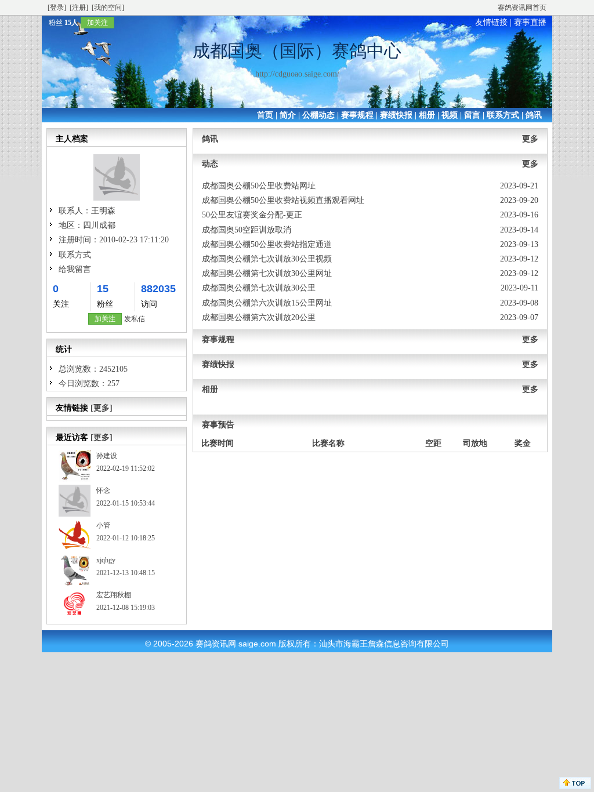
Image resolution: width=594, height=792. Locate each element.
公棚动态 (318, 115)
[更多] (101, 408)
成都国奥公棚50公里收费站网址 (259, 185)
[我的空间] (108, 7)
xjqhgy (105, 560)
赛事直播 (530, 22)
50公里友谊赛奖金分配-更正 (252, 214)
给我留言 (75, 269)
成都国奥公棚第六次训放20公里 (259, 317)
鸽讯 (534, 115)
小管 (103, 525)
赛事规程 (357, 115)
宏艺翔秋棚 (113, 595)
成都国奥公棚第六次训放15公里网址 (267, 303)
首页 (265, 115)
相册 (427, 115)
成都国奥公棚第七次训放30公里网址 (267, 273)
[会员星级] (44, 22)
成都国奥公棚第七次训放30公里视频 (267, 259)
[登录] (57, 7)
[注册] (79, 7)
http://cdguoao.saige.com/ (297, 74)
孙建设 (106, 456)
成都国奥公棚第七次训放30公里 (259, 288)
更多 (530, 139)
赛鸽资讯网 (215, 643)
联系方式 (503, 115)
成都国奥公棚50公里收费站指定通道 (267, 244)
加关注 (97, 23)
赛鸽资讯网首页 (522, 7)
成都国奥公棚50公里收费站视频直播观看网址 (283, 200)
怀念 (103, 490)
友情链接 (491, 22)
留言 (472, 115)
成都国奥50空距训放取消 (246, 230)
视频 (449, 115)
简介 (288, 115)
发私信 (134, 319)
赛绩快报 (396, 115)
